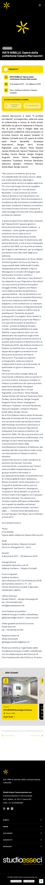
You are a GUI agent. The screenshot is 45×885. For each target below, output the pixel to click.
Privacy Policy (17, 881)
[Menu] (40, 5)
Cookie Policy (30, 881)
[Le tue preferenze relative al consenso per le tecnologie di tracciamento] (41, 881)
